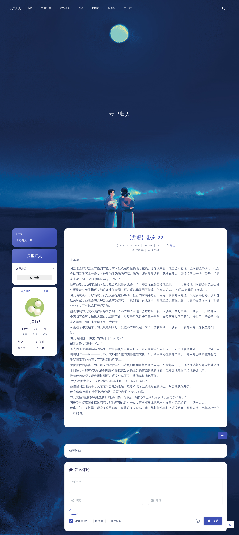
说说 (20, 342)
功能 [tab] (46, 291)
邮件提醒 (116, 521)
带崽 (172, 245)
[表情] (198, 521)
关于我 (40, 348)
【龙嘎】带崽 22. (146, 237)
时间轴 (40, 342)
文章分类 (21, 268)
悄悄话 (99, 521)
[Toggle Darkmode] (230, 524)
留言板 (21, 348)
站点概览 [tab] (25, 291)
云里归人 (15, 8)
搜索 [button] (36, 277)
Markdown (80, 521)
